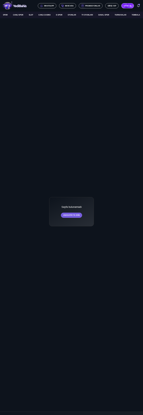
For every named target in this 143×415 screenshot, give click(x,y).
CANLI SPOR (18, 15)
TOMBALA (136, 15)
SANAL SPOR (103, 15)
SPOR (5, 15)
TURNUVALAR (120, 15)
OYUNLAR (72, 15)
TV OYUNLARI (87, 15)
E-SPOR (59, 15)
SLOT (31, 15)
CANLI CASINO (44, 15)
